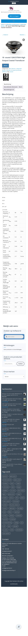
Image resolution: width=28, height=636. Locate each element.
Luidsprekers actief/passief (12, 24)
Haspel (18, 494)
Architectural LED (7, 480)
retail (4, 512)
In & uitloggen (15, 16)
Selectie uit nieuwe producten (13, 70)
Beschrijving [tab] (7, 84)
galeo (4, 494)
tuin (22, 522)
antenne (5, 476)
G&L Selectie (12, 68)
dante (12, 487)
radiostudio (12, 508)
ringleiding (16, 512)
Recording (20, 508)
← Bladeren (5, 34)
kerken (22, 497)
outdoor (5, 505)
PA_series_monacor (14, 505)
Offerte (5, 65)
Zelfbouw (4, 71)
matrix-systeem (6, 501)
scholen (5, 515)
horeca (11, 497)
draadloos (5, 490)
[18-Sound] (5, 77)
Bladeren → (23, 34)
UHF (4, 526)
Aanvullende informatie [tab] (10, 87)
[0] (19, 627)
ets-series (12, 490)
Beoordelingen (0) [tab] (9, 89)
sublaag (16, 522)
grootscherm (11, 494)
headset (5, 497)
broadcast (5, 483)
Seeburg (11, 515)
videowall (15, 526)
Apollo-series (13, 476)
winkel (11, 529)
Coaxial (11, 71)
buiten (12, 483)
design (18, 487)
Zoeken (20, 364)
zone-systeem (6, 533)
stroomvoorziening (7, 522)
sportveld (5, 519)
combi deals (6, 487)
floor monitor (21, 490)
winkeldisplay (19, 529)
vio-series (5, 529)
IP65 (17, 497)
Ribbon (9, 512)
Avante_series (17, 480)
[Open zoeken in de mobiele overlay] (14, 336)
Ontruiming (15, 501)
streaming (12, 519)
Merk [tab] (20, 87)
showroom (18, 515)
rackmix (5, 508)
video (9, 526)
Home (2, 24)
